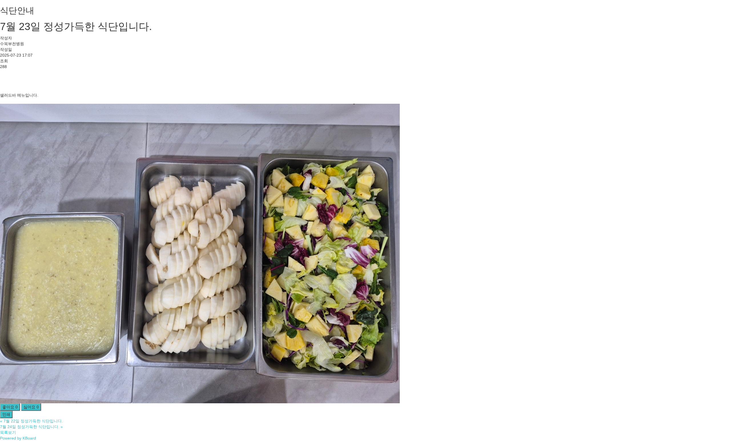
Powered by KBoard (18, 438)
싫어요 (31, 407)
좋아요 (10, 407)
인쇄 (6, 414)
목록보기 (8, 432)
